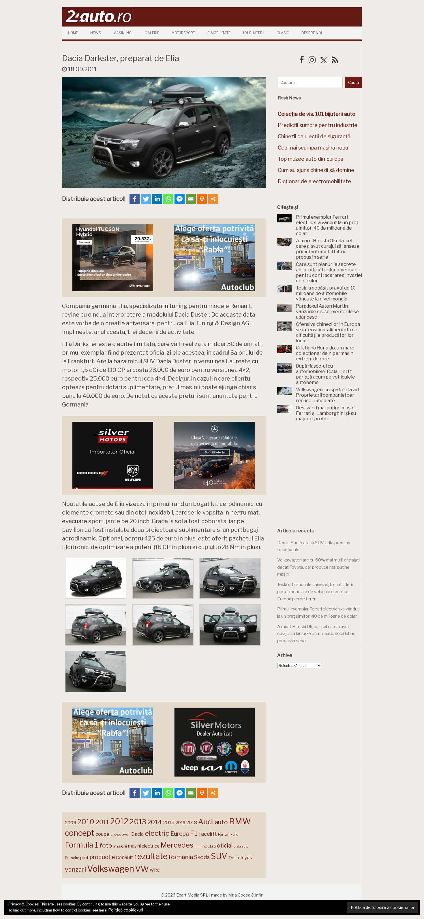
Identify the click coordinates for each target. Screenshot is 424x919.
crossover (120, 834)
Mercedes (177, 845)
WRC (155, 870)
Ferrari (224, 834)
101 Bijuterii (253, 33)
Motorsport (183, 33)
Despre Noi (311, 33)
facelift (208, 834)
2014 (154, 822)
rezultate (151, 856)
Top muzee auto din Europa (310, 159)
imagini (120, 846)
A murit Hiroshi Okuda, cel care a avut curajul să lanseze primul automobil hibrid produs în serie (316, 633)
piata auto (241, 846)
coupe (102, 834)
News (95, 33)
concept (79, 833)
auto (221, 822)
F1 (194, 833)
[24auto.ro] (98, 24)
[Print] (202, 199)
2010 (85, 822)
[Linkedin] (157, 199)
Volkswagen (110, 869)
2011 (102, 822)
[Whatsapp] (168, 199)
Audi (206, 821)
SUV (219, 856)
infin (259, 894)
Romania (181, 857)
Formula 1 (81, 844)
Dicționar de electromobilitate (314, 181)
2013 (138, 821)
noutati (209, 846)
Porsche (72, 858)
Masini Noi (122, 33)
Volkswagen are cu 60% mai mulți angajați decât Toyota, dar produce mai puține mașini (318, 567)
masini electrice (144, 846)
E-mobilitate (218, 33)
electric (157, 833)
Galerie (152, 33)
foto (106, 845)
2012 (119, 821)
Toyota (247, 857)
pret (84, 857)
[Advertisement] (320, 475)
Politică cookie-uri (125, 910)
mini (197, 846)
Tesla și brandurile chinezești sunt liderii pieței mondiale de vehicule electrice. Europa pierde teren (315, 591)
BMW (240, 821)
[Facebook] (135, 199)
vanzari (75, 869)
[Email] (191, 199)
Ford (235, 834)
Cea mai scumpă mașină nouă (313, 148)
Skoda (202, 857)
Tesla (233, 857)
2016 (180, 822)
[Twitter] (146, 199)
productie (102, 857)
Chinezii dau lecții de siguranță (314, 136)
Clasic (283, 33)
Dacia (137, 834)
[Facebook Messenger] (180, 199)
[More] (213, 199)
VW (142, 869)
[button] (95, 580)
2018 (191, 822)
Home (73, 33)
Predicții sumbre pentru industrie (317, 125)
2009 (70, 822)
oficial (224, 845)
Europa (179, 833)
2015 (169, 822)
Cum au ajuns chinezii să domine (316, 170)
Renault (124, 857)
